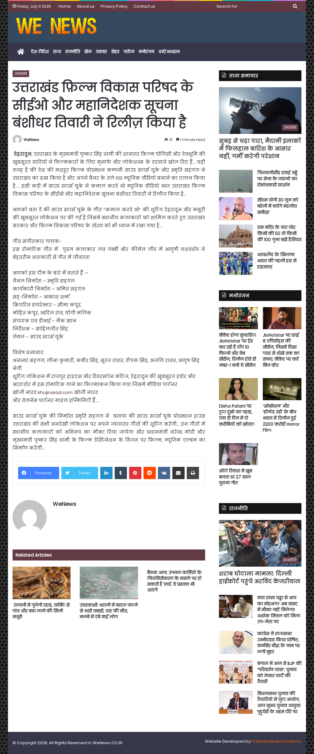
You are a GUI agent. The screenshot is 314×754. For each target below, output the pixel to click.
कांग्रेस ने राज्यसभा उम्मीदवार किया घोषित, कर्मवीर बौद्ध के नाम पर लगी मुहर (278, 643)
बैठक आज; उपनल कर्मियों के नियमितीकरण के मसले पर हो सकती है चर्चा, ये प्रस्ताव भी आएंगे (174, 581)
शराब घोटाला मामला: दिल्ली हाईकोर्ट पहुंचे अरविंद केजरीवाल (259, 577)
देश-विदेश (40, 52)
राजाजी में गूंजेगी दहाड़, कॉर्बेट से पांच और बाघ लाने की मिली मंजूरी (41, 611)
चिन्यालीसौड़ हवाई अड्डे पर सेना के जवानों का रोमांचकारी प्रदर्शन (277, 179)
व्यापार (101, 52)
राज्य (57, 52)
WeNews (31, 139)
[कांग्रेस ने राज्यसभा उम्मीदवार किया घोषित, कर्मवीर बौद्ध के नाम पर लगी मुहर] (236, 642)
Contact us (144, 6)
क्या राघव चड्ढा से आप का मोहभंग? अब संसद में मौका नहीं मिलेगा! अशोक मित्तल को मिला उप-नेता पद (278, 610)
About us (85, 6)
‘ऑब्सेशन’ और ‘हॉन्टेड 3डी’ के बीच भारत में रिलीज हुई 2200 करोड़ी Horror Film (281, 418)
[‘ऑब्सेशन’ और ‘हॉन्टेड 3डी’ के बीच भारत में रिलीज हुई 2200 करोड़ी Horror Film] (282, 389)
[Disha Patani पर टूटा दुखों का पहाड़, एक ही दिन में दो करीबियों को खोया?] (238, 389)
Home (65, 6)
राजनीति (72, 52)
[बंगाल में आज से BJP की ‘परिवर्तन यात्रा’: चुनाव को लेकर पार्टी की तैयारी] (236, 672)
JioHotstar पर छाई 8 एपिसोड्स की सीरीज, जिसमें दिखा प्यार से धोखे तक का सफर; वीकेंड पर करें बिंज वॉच (281, 350)
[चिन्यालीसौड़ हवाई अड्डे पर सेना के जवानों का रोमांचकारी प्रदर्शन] (236, 181)
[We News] (56, 27)
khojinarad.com (55, 392)
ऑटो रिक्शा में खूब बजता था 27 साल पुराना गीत (235, 477)
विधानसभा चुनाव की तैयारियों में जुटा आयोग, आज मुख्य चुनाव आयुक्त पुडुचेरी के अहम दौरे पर (279, 702)
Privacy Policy (114, 6)
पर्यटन (129, 52)
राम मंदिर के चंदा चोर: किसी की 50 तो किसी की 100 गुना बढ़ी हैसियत (279, 233)
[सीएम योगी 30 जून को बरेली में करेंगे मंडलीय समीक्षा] (236, 208)
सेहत (115, 52)
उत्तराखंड (20, 73)
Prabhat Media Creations (276, 741)
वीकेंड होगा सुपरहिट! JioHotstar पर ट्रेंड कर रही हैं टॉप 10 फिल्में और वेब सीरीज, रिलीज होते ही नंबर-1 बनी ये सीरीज (237, 350)
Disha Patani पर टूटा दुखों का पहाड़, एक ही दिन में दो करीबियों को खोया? (237, 415)
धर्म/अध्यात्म (169, 52)
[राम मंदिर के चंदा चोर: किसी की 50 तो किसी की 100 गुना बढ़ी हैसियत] (236, 236)
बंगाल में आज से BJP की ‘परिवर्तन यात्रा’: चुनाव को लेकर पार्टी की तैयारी (279, 672)
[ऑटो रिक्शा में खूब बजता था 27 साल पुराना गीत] (238, 454)
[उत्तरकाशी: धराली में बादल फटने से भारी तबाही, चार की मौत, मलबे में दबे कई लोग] (109, 583)
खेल (88, 52)
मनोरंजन (146, 52)
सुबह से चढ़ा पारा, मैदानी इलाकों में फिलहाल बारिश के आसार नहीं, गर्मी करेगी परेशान (260, 148)
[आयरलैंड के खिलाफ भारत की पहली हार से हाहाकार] (236, 263)
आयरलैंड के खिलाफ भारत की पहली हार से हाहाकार (277, 261)
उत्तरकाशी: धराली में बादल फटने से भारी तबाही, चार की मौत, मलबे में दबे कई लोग (109, 611)
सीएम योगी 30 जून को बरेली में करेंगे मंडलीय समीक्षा (277, 206)
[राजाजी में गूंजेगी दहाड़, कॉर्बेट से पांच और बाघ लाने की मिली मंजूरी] (42, 583)
